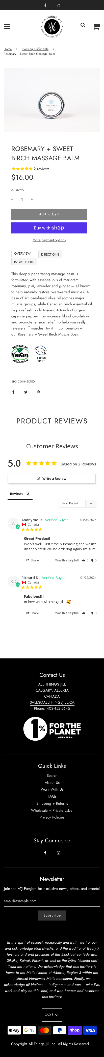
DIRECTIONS (50, 254)
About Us (52, 782)
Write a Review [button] (54, 478)
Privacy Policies (52, 817)
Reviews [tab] (16, 493)
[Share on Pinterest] (38, 391)
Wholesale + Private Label (52, 810)
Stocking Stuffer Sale (35, 49)
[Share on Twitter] (26, 391)
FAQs (52, 796)
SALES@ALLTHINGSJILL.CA (52, 702)
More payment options (49, 240)
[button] (85, 560)
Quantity (17, 190)
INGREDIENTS (24, 262)
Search (52, 775)
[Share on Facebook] (13, 391)
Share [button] (34, 560)
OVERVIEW (22, 253)
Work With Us (52, 789)
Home (8, 49)
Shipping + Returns (52, 803)
